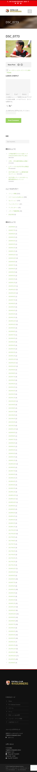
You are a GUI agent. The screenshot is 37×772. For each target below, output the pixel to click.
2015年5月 (12, 631)
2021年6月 (12, 415)
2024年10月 (12, 293)
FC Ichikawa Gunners (14, 704)
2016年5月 (12, 589)
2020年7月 (12, 439)
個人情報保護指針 (22, 769)
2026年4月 (12, 240)
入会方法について (13, 722)
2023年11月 (12, 324)
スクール (11, 708)
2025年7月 (12, 265)
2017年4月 (12, 554)
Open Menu (30, 11)
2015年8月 (12, 621)
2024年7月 (12, 300)
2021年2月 (12, 425)
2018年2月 (12, 523)
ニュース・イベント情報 (15, 718)
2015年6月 (12, 628)
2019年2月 (12, 488)
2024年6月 (12, 303)
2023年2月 (12, 352)
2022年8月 (12, 373)
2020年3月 (12, 453)
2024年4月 (12, 310)
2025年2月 (12, 279)
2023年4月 (12, 345)
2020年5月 (12, 446)
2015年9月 (12, 617)
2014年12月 (12, 648)
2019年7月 (12, 471)
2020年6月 (12, 443)
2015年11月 (12, 610)
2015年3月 (12, 638)
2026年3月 (12, 244)
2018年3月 (12, 519)
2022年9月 (12, 369)
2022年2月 (12, 394)
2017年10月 (12, 533)
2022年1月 (12, 397)
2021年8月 (12, 408)
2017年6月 (12, 547)
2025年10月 (12, 258)
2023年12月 (12, 321)
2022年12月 (12, 359)
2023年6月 (12, 338)
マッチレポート (13, 207)
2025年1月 (12, 282)
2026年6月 (12, 233)
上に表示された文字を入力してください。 (18, 110)
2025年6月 (12, 268)
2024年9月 (12, 296)
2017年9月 (12, 537)
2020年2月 (12, 457)
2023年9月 (12, 328)
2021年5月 (12, 418)
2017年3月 (12, 558)
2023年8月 (12, 331)
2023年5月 (12, 342)
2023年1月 (12, 356)
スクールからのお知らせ (16, 197)
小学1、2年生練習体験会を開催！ (19, 161)
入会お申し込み (23, 768)
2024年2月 (12, 317)
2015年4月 (12, 635)
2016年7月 (12, 582)
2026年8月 (12, 227)
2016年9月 (12, 575)
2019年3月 (12, 485)
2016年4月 (12, 593)
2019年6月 (12, 474)
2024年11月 (12, 289)
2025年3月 (12, 275)
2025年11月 (12, 254)
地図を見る (11, 737)
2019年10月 (12, 464)
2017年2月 (12, 561)
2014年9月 (12, 659)
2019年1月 (12, 492)
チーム (10, 711)
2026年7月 (12, 230)
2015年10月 (12, 614)
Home (10, 701)
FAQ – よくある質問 (14, 715)
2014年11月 (12, 652)
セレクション (13, 200)
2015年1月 (12, 645)
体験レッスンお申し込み (11, 768)
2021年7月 (12, 411)
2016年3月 (12, 596)
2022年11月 (12, 363)
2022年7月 (12, 376)
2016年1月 (12, 603)
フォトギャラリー (14, 204)
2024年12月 (12, 286)
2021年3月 (12, 422)
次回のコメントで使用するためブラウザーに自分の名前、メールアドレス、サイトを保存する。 (18, 99)
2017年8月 (12, 540)
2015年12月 (12, 607)
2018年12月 (12, 495)
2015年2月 (12, 642)
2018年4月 (12, 516)
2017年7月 (12, 544)
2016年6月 (12, 586)
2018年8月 (12, 509)
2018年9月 (12, 505)
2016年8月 (12, 579)
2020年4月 (12, 450)
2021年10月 (12, 401)
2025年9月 (12, 261)
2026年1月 (12, 251)
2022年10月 (12, 366)
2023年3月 (12, 349)
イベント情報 (13, 193)
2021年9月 (12, 404)
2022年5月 (12, 383)
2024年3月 (12, 314)
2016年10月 (12, 572)
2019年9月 (12, 467)
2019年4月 (12, 481)
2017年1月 (12, 565)
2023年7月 (12, 335)
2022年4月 (12, 387)
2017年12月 (12, 530)
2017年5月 (12, 551)
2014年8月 (12, 662)
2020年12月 (12, 429)
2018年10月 (12, 502)
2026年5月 (12, 237)
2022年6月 (12, 380)
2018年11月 (12, 499)
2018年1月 (12, 526)
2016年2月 (12, 600)
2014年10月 (12, 655)
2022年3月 (12, 390)
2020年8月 (12, 436)
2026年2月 (12, 247)
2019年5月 (12, 478)
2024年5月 (12, 307)
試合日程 (11, 214)
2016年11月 (12, 568)
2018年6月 (12, 512)
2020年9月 (12, 432)
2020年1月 (12, 460)
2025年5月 (12, 272)
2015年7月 (12, 624)
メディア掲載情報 (14, 211)
